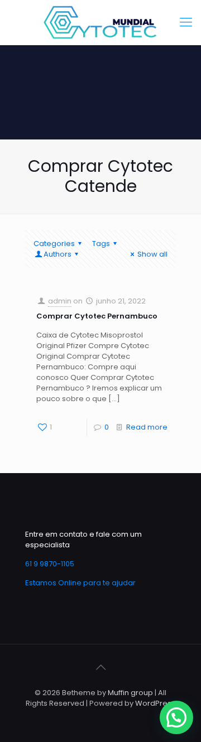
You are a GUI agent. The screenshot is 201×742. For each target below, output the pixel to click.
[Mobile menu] (185, 22)
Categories (54, 243)
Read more (147, 427)
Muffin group (130, 692)
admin (59, 301)
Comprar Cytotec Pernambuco (96, 316)
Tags (101, 243)
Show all (152, 254)
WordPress (155, 703)
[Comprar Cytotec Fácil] (100, 22)
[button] (176, 717)
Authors (57, 254)
